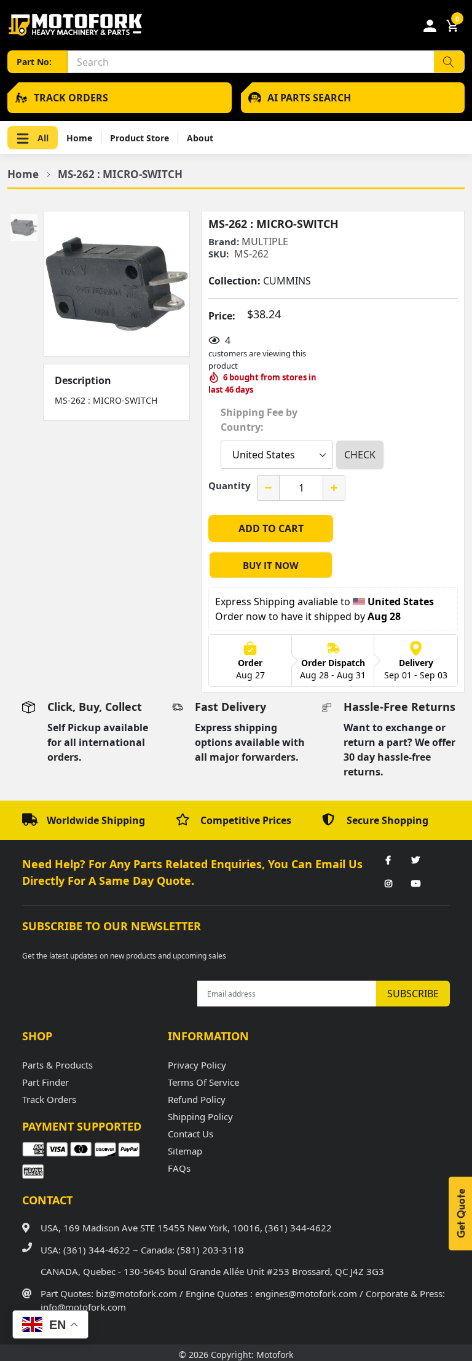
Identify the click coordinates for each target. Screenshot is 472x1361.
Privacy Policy (197, 1065)
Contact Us (190, 1134)
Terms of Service (203, 1082)
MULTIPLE (265, 241)
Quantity (229, 485)
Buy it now (271, 565)
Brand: (223, 241)
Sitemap (185, 1151)
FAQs (179, 1168)
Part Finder (45, 1082)
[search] (449, 62)
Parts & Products (57, 1065)
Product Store (139, 138)
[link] (388, 861)
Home (79, 138)
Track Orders (49, 1099)
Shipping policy (200, 1116)
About (200, 138)
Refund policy (197, 1099)
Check (360, 454)
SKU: (218, 254)
